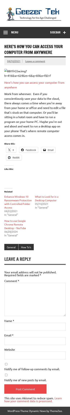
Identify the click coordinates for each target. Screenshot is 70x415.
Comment (11, 280)
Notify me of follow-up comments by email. (32, 368)
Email (8, 335)
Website (9, 349)
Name (9, 320)
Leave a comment (35, 61)
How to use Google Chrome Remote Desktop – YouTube (15, 224)
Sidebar (55, 32)
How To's (26, 247)
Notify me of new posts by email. (25, 380)
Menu (14, 32)
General (11, 247)
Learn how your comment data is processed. (33, 399)
